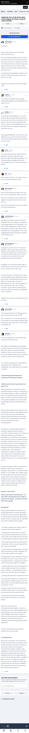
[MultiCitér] (2, 90)
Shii (6, 173)
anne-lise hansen (9, 216)
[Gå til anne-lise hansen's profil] (2, 217)
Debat (18, 28)
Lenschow (7, 333)
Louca (6, 150)
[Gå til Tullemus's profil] (2, 95)
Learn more (3, 2)
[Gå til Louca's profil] (2, 150)
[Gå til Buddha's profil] (2, 112)
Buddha (7, 112)
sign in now (9, 681)
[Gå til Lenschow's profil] (2, 334)
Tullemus (7, 94)
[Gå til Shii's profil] (2, 174)
